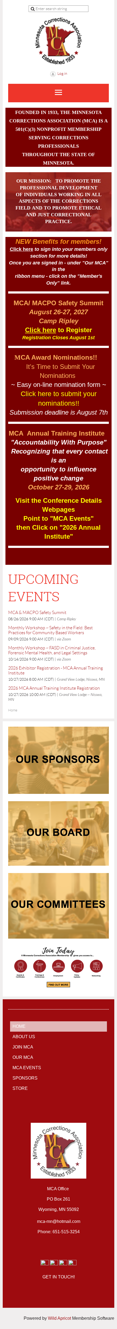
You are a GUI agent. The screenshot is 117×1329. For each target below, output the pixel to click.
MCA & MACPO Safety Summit (37, 612)
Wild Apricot (59, 1318)
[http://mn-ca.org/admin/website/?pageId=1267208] (58, 863)
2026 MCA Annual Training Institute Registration (54, 688)
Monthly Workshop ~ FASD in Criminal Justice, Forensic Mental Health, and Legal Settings (52, 650)
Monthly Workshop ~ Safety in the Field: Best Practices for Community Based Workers (50, 630)
